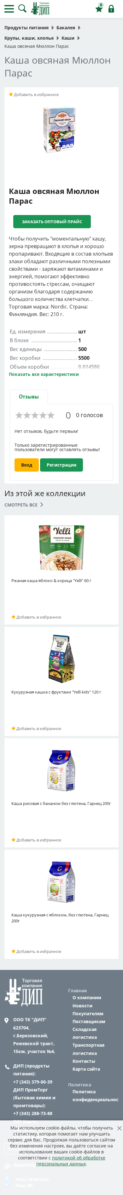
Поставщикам (89, 1021)
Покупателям (88, 1014)
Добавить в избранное (36, 94)
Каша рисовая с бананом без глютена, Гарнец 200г (61, 803)
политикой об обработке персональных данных (70, 1161)
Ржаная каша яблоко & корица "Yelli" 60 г (51, 580)
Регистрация (61, 465)
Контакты (84, 1061)
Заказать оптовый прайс (52, 221)
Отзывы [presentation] (29, 397)
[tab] (29, 397)
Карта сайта (86, 1069)
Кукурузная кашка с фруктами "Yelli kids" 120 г (56, 692)
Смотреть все (21, 505)
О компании (87, 997)
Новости (82, 1006)
